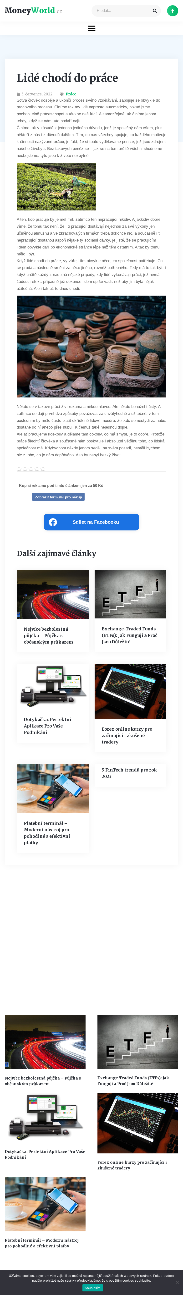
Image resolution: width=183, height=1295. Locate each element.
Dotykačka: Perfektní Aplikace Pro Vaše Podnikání (47, 726)
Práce (71, 94)
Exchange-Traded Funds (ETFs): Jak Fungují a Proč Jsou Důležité (129, 635)
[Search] (155, 11)
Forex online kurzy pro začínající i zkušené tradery (127, 735)
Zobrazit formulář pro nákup (58, 497)
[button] (91, 28)
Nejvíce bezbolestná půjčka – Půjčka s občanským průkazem (48, 635)
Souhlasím (92, 1288)
